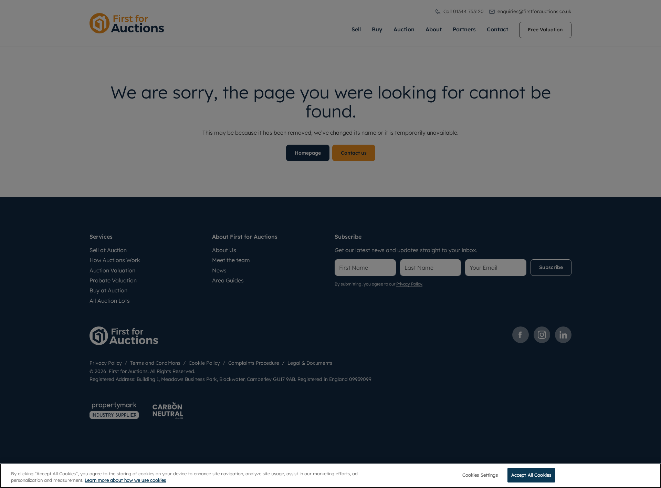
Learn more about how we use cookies (125, 480)
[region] (330, 476)
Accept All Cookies (531, 475)
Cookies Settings (480, 475)
